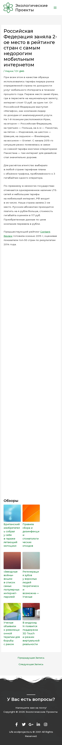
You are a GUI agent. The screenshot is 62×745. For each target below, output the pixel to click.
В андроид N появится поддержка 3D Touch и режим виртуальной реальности (31, 633)
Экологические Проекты (31, 7)
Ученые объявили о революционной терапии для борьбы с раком (12, 633)
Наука (9, 71)
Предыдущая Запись (31, 658)
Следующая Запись (31, 664)
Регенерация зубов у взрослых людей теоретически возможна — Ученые (31, 584)
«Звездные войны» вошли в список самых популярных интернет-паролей (11, 584)
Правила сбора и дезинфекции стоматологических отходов (31, 535)
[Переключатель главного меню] (55, 7)
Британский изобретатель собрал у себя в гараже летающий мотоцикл (12, 535)
